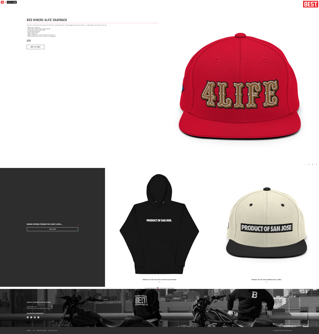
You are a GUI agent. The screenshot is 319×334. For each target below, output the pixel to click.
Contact (29, 330)
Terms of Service (52, 330)
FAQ (34, 330)
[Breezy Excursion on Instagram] (35, 317)
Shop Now (52, 229)
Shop (9, 2)
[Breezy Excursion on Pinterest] (38, 317)
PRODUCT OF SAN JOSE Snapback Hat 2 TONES (266, 279)
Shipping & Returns (41, 330)
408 (14, 2)
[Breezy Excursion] (310, 4)
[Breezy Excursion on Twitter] (28, 317)
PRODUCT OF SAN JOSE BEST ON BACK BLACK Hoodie (159, 279)
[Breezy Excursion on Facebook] (31, 317)
